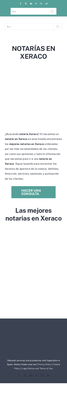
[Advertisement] (33, 95)
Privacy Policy (45, 364)
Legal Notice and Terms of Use (37, 368)
